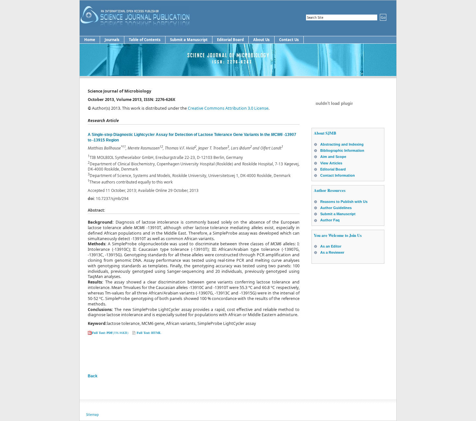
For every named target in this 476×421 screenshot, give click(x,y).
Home (89, 39)
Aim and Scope (333, 157)
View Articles (331, 163)
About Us (261, 39)
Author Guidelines (336, 208)
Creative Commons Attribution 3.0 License (228, 108)
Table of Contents (145, 39)
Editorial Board (230, 39)
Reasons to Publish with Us (344, 202)
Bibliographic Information (342, 150)
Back (92, 376)
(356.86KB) (110, 332)
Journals (112, 39)
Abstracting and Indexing (342, 144)
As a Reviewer (332, 252)
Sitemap (92, 414)
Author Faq (330, 220)
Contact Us (289, 39)
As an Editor (330, 246)
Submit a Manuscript (189, 39)
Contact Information (337, 175)
